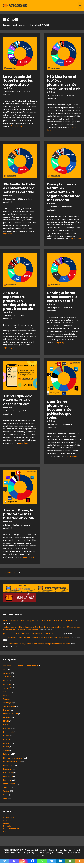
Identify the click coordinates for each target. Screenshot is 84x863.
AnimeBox (7, 684)
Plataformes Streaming (12, 758)
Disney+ (6, 710)
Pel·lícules (7, 754)
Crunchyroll (8, 702)
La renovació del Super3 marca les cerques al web (18, 80)
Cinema (6, 695)
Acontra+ (7, 673)
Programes (7, 769)
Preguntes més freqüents (35, 850)
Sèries (5, 787)
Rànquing (7, 780)
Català (5, 691)
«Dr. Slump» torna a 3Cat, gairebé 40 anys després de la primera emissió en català (36, 644)
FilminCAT (7, 725)
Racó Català (8, 772)
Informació (77, 850)
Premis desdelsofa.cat (12, 761)
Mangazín (7, 823)
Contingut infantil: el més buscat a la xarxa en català (62, 297)
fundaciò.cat (22, 852)
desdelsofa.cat (9, 706)
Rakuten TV (8, 776)
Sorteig (6, 791)
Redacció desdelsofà (11, 829)
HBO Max (7, 728)
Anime (5, 680)
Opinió (6, 750)
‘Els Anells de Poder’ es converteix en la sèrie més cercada (19, 188)
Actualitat (7, 677)
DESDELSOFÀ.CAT (16, 850)
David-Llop (44, 855)
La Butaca (7, 739)
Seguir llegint (16, 126)
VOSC (5, 798)
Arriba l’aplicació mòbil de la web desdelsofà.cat (17, 400)
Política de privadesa (54, 850)
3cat (5, 669)
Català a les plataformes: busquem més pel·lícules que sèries (59, 409)
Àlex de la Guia (9, 818)
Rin (4, 832)
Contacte (67, 850)
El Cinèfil (6, 717)
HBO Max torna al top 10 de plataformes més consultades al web (63, 82)
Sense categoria (9, 783)
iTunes (6, 735)
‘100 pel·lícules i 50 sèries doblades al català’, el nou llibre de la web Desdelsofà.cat (36, 637)
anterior (7, 572)
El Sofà (6, 721)
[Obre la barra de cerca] (75, 5)
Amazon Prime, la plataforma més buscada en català (19, 514)
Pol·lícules (7, 826)
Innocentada (8, 732)
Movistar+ (7, 743)
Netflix (6, 747)
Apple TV (7, 688)
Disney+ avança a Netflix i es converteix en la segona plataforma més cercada (63, 192)
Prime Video (8, 765)
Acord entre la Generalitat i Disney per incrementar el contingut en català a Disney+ (37, 620)
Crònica (6, 699)
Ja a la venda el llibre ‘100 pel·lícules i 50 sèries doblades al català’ (29, 633)
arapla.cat (42, 852)
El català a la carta (10, 713)
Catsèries (7, 820)
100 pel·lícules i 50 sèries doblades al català (20, 666)
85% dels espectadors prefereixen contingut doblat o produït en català (19, 301)
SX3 (4, 794)
